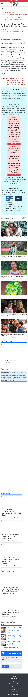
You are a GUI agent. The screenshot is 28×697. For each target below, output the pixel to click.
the (20, 49)
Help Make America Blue (11, 648)
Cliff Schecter (5, 616)
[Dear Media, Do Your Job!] (14, 351)
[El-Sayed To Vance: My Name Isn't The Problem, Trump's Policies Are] (11, 579)
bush (23, 78)
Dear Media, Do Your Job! (9, 360)
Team (14, 676)
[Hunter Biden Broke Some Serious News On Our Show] (11, 602)
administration (10, 78)
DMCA (14, 689)
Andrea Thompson (6, 517)
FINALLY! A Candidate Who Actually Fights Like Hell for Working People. (13, 643)
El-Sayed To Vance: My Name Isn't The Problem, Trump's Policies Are (11, 589)
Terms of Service (17, 378)
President (17, 84)
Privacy (14, 686)
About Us (14, 679)
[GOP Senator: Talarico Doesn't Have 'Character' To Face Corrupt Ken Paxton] (11, 550)
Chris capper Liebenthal (7, 540)
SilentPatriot (7, 39)
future (8, 82)
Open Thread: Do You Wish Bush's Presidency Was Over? (14, 25)
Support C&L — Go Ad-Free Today (14, 1)
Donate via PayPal (18, 198)
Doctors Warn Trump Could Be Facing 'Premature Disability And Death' (11, 512)
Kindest (10, 202)
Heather (4, 593)
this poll (10, 49)
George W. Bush (15, 82)
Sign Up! (5, 666)
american (18, 78)
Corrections (14, 692)
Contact (14, 681)
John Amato (4, 565)
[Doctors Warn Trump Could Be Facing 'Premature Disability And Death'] (11, 501)
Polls (12, 84)
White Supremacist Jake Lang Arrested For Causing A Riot (10, 536)
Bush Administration (12, 80)
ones (2, 51)
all (18, 49)
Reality (23, 84)
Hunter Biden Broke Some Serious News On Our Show (10, 612)
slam (8, 51)
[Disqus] (14, 434)
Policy (22, 82)
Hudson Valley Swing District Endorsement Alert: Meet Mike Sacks (14, 636)
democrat (22, 80)
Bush (11, 51)
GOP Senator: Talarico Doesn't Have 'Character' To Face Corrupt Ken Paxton (11, 560)
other (23, 49)
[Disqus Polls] (14, 399)
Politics (8, 84)
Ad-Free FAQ (15, 181)
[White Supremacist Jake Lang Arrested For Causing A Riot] (11, 526)
